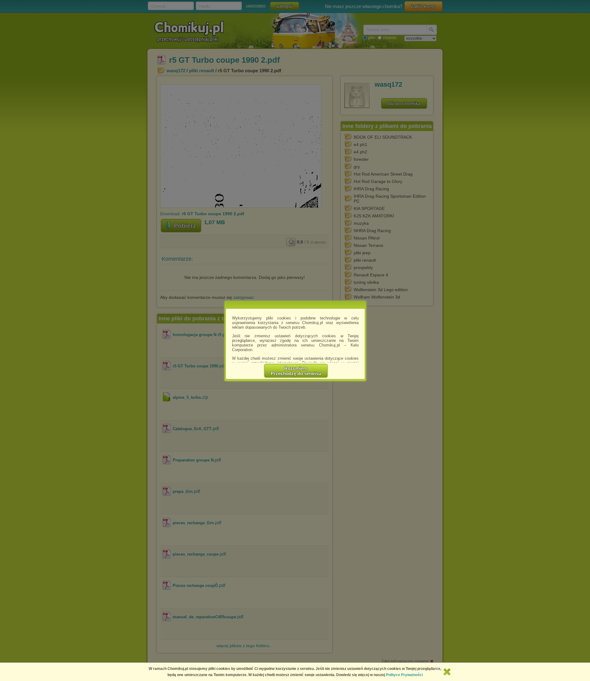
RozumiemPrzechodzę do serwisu (296, 371)
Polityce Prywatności (404, 675)
